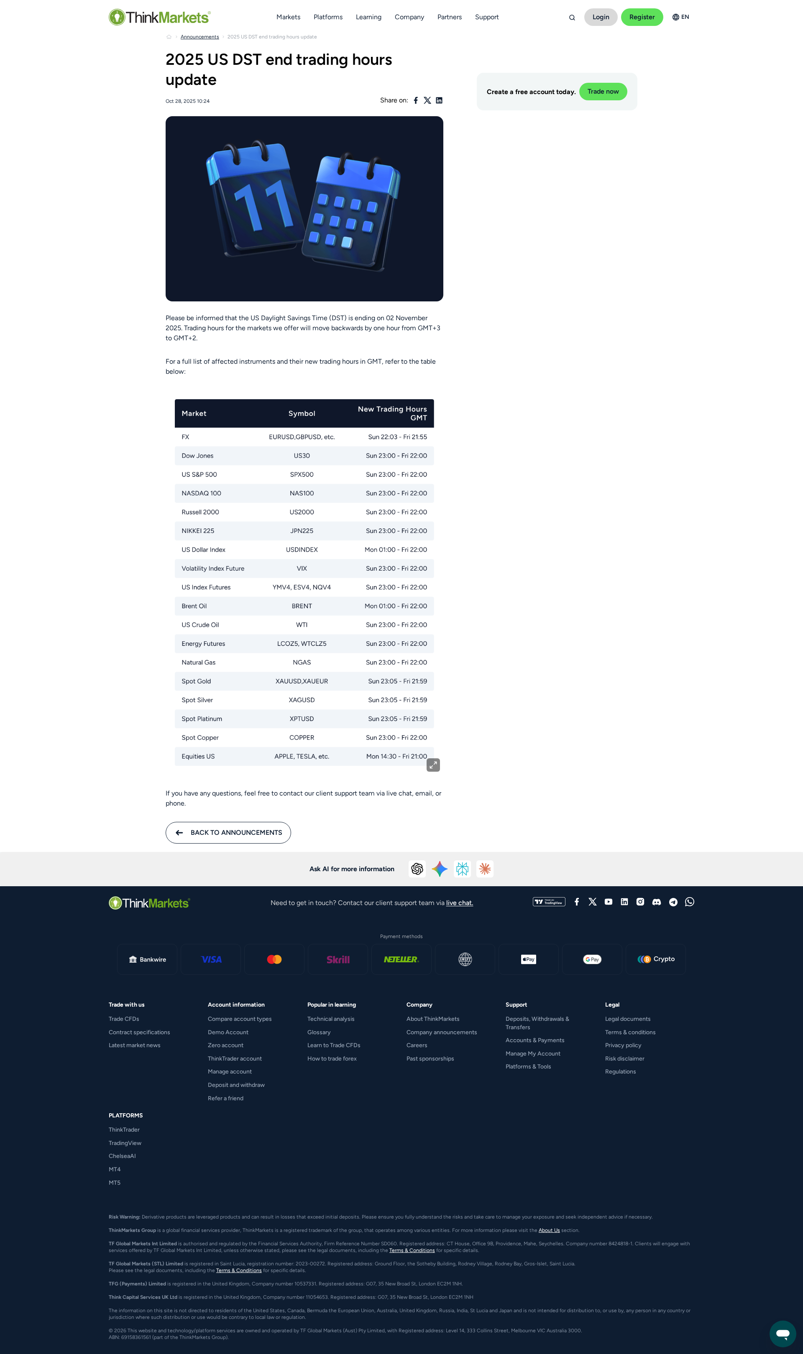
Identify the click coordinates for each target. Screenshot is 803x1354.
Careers (417, 1045)
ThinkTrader (124, 1129)
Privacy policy (623, 1045)
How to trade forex (332, 1058)
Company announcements (442, 1032)
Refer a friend (225, 1098)
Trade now (603, 91)
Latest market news (135, 1045)
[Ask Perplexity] (462, 869)
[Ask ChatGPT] (417, 869)
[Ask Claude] (485, 869)
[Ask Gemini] (440, 869)
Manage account (230, 1071)
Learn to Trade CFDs (334, 1045)
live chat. (459, 903)
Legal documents (628, 1019)
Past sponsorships (430, 1058)
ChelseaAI (122, 1156)
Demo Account (228, 1032)
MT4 (115, 1169)
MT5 (114, 1182)
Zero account (225, 1045)
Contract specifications (139, 1032)
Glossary (319, 1032)
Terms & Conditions (412, 1250)
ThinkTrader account (235, 1058)
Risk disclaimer (624, 1058)
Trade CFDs (124, 1019)
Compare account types (240, 1019)
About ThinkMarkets (433, 1019)
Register (642, 17)
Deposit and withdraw (236, 1085)
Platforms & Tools (528, 1066)
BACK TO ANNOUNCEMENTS (236, 832)
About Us (549, 1230)
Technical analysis (331, 1019)
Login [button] (601, 17)
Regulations (620, 1071)
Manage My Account (533, 1053)
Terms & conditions (630, 1032)
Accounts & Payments (535, 1040)
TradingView (125, 1143)
